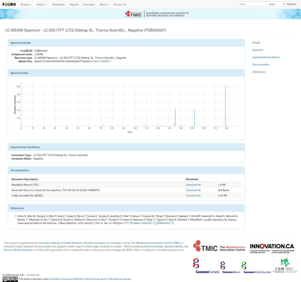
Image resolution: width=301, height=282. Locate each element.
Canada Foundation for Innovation (103, 243)
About (103, 4)
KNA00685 (164, 223)
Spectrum (258, 50)
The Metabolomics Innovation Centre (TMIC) (155, 243)
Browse (25, 4)
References (259, 72)
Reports (74, 4)
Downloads (58, 4)
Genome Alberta (174, 246)
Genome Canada (153, 246)
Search (41, 4)
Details (256, 42)
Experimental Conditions (266, 57)
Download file (193, 184)
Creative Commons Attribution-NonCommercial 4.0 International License (91, 279)
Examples (89, 4)
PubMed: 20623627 (142, 223)
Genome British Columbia (18, 250)
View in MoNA (101, 61)
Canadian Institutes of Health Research (60, 243)
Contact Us (120, 4)
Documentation (261, 64)
